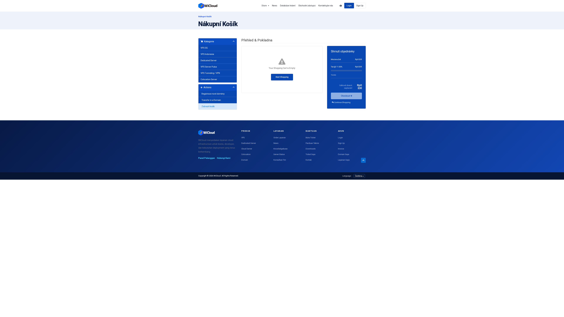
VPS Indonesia (207, 54)
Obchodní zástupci (306, 5)
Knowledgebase (280, 149)
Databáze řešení (287, 5)
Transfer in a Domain (211, 100)
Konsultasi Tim (279, 160)
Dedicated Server (209, 60)
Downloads (310, 149)
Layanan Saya (344, 160)
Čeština (358, 176)
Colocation (246, 154)
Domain (244, 160)
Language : (347, 176)
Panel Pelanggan (206, 158)
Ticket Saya (310, 154)
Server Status (279, 154)
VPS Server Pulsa (209, 67)
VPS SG (204, 48)
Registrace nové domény (213, 94)
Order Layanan (279, 137)
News (274, 5)
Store (265, 5)
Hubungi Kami (223, 158)
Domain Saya (343, 154)
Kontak (309, 160)
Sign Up (359, 5)
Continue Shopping (342, 102)
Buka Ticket (310, 137)
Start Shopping (282, 77)
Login (349, 5)
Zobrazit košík (208, 106)
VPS (243, 137)
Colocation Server (209, 79)
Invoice (341, 149)
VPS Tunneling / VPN (210, 73)
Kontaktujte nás (325, 5)
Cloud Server (246, 149)
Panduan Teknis (312, 143)
